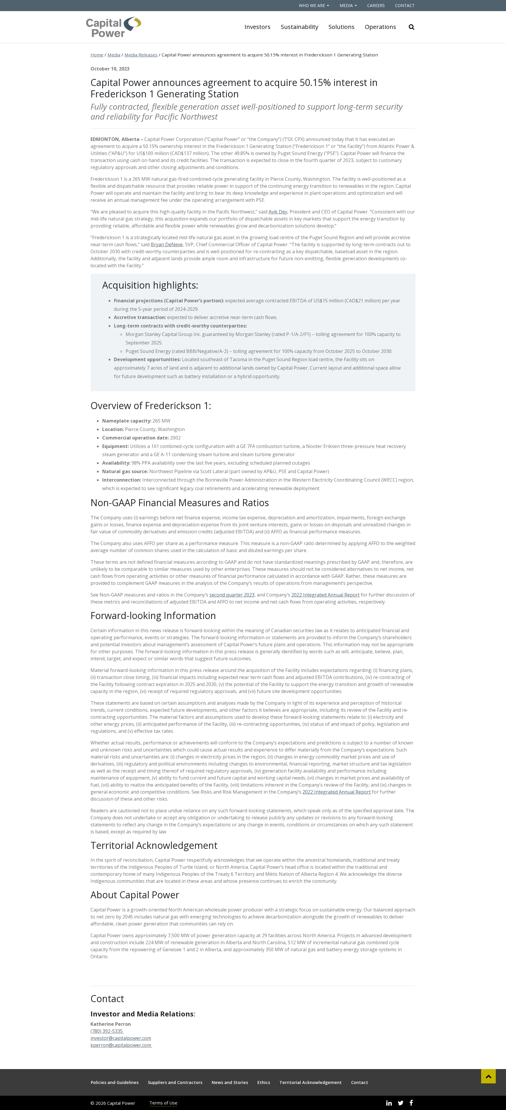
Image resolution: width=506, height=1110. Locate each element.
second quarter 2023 (231, 595)
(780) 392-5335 (107, 1031)
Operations (380, 27)
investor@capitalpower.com (120, 1038)
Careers (376, 5)
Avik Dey (278, 211)
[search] (412, 27)
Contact (405, 5)
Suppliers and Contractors (175, 1082)
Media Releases (141, 55)
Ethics (263, 1082)
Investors (258, 27)
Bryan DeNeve (167, 244)
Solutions (342, 27)
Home (96, 55)
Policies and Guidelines (115, 1082)
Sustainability (299, 27)
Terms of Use (163, 1103)
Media (346, 5)
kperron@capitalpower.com (120, 1045)
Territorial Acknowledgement (310, 1082)
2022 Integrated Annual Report (325, 595)
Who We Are (312, 5)
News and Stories (230, 1082)
